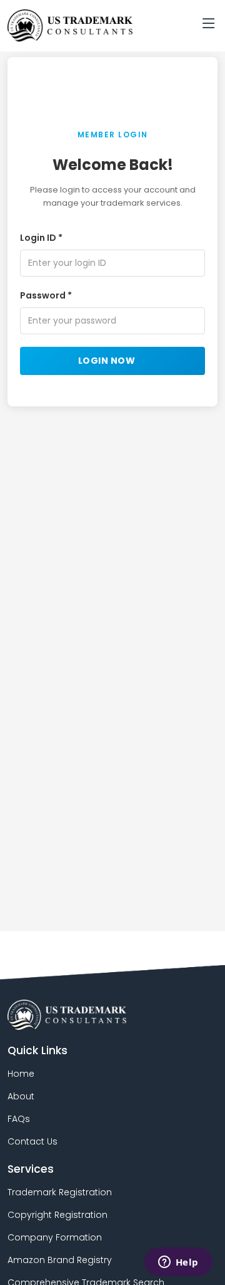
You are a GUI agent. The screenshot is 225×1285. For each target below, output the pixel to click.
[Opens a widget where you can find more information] (178, 1263)
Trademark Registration (60, 1192)
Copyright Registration (58, 1214)
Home (21, 1073)
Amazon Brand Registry (60, 1260)
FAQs (19, 1119)
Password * (46, 295)
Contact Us (33, 1141)
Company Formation (55, 1237)
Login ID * (41, 237)
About (21, 1096)
